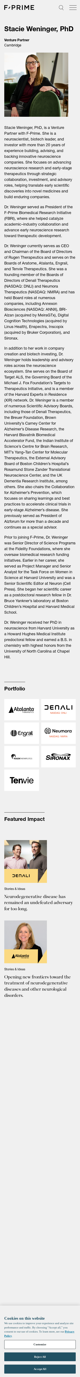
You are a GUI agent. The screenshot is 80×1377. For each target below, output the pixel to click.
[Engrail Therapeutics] (21, 733)
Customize (39, 1344)
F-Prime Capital (19, 7)
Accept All (40, 1369)
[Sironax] (58, 756)
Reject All (40, 1356)
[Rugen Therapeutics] (21, 756)
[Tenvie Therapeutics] (21, 780)
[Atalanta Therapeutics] (21, 709)
